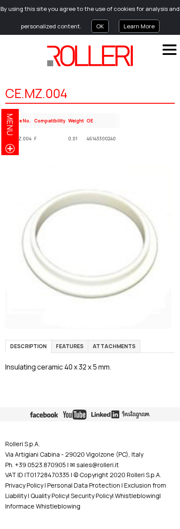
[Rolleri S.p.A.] (90, 56)
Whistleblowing (137, 496)
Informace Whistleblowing (42, 506)
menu (10, 124)
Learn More (139, 26)
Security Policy (91, 496)
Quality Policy (49, 496)
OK (100, 26)
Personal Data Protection (83, 485)
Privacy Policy (24, 485)
